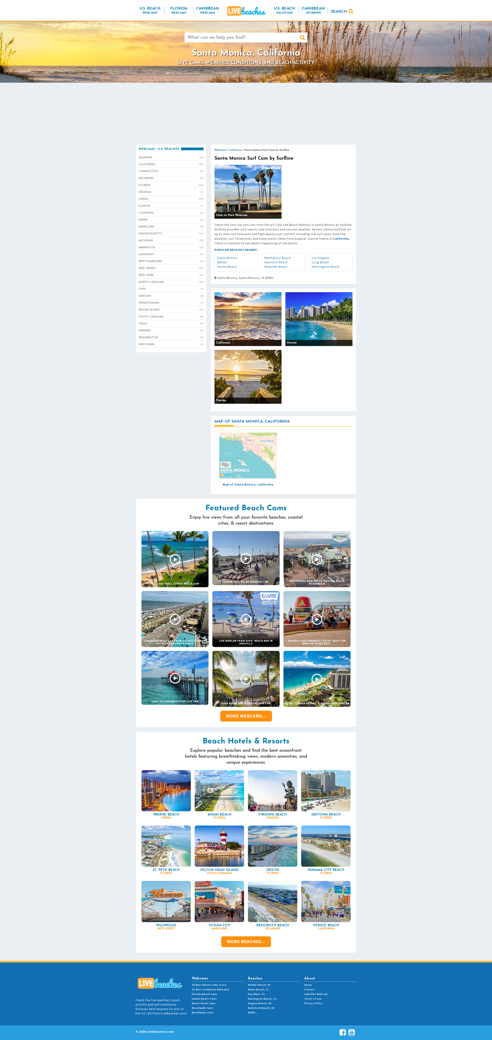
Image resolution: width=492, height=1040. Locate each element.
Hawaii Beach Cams (204, 999)
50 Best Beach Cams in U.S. (209, 985)
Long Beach (320, 262)
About (308, 985)
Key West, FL (256, 994)
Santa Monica (227, 258)
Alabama (171, 157)
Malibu (222, 262)
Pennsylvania (171, 303)
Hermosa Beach (276, 262)
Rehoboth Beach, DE (261, 1008)
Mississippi (171, 254)
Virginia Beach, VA (260, 1003)
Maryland (171, 226)
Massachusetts (171, 233)
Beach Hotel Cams (204, 1003)
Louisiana (171, 213)
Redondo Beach (275, 267)
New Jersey (171, 268)
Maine (171, 220)
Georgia (171, 192)
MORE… (253, 1013)
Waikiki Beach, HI (259, 985)
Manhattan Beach (277, 258)
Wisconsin (171, 344)
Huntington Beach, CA (262, 999)
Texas (171, 323)
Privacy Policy (313, 1003)
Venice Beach (227, 267)
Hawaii (171, 199)
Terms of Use (313, 999)
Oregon (171, 296)
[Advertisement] (246, 113)
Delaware (171, 178)
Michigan (171, 240)
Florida (171, 185)
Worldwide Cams (203, 1013)
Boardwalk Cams (202, 1008)
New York (171, 275)
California (171, 164)
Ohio (171, 289)
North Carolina (171, 282)
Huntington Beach (325, 267)
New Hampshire (171, 261)
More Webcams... (246, 716)
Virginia (171, 330)
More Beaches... (246, 941)
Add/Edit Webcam (316, 994)
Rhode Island (171, 310)
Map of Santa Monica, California (248, 484)
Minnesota (171, 247)
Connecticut (171, 171)
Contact (309, 990)
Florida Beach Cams (205, 994)
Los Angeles (321, 258)
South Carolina (171, 316)
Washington (171, 337)
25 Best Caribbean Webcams (210, 990)
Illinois (171, 206)
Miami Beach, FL (258, 990)
